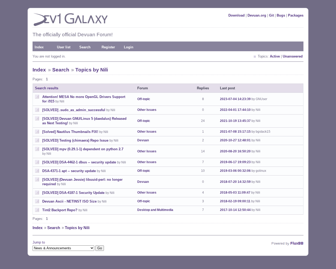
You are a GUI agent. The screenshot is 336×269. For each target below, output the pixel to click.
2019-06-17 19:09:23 (235, 162)
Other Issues (146, 110)
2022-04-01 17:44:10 (235, 110)
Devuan (143, 140)
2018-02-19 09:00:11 (235, 201)
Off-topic (143, 99)
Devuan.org (257, 15)
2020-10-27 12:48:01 (235, 140)
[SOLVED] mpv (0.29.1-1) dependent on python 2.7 (82, 149)
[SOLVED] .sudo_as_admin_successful (73, 110)
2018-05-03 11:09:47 (235, 192)
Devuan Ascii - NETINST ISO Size (69, 201)
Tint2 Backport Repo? (59, 210)
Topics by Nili (91, 70)
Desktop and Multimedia (155, 210)
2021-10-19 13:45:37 (235, 121)
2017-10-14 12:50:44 (235, 210)
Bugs (281, 15)
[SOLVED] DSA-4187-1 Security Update (73, 193)
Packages (295, 15)
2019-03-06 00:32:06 (235, 171)
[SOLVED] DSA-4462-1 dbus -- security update (79, 162)
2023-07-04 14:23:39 (235, 99)
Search (85, 47)
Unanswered (293, 56)
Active (275, 56)
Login (128, 47)
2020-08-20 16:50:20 (235, 151)
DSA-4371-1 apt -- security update (69, 171)
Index (39, 47)
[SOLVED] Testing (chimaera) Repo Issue (75, 140)
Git (271, 15)
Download (236, 15)
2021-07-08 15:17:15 (235, 131)
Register (108, 47)
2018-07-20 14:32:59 (235, 182)
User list (63, 47)
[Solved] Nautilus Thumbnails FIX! (70, 132)
